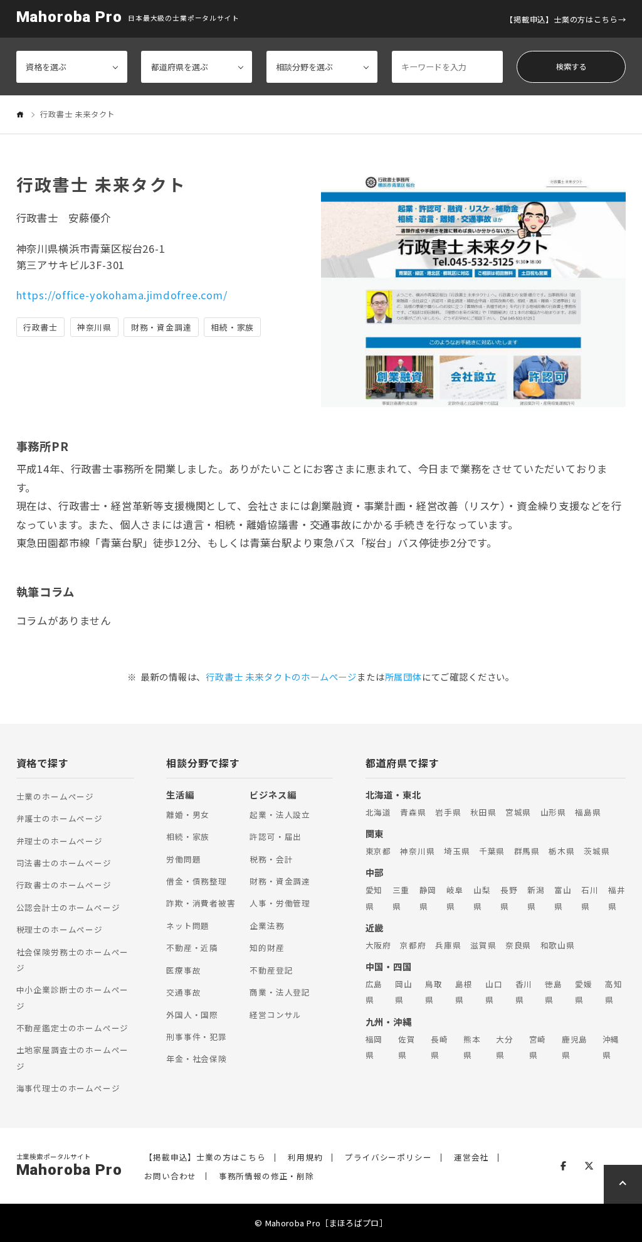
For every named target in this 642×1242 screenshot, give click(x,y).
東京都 (378, 851)
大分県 (504, 1047)
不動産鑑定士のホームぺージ (72, 1028)
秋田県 (483, 812)
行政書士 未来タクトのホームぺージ (281, 676)
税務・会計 (271, 859)
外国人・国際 (192, 1015)
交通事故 (183, 992)
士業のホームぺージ (55, 796)
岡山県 (404, 992)
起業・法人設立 (280, 814)
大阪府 (378, 945)
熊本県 (472, 1047)
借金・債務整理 (196, 881)
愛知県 (374, 897)
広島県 (374, 992)
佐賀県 (407, 1047)
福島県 (588, 812)
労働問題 (183, 859)
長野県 (509, 897)
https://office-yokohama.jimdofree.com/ (122, 294)
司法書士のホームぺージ (64, 863)
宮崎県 (538, 1047)
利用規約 (305, 1158)
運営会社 (471, 1158)
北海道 (378, 812)
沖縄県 (611, 1047)
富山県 (563, 897)
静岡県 (428, 897)
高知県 (614, 992)
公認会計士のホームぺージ (68, 907)
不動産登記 (271, 970)
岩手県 (448, 812)
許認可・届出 (276, 836)
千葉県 (492, 851)
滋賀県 (483, 945)
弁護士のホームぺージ (59, 818)
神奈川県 (417, 851)
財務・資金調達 (280, 881)
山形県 (553, 812)
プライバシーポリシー (388, 1158)
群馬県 (527, 851)
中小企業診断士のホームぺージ (72, 997)
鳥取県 (434, 992)
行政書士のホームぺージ (64, 885)
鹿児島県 (574, 1047)
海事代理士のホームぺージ (68, 1088)
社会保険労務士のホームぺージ (72, 960)
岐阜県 (455, 897)
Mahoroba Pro (69, 17)
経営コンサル (276, 1015)
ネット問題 (187, 926)
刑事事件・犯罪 (196, 1037)
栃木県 (561, 851)
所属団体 (403, 676)
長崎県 (439, 1047)
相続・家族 (187, 836)
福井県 (617, 897)
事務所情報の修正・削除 (266, 1176)
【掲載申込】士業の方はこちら (561, 19)
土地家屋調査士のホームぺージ (72, 1057)
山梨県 (482, 897)
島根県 (464, 992)
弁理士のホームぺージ (59, 841)
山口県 (494, 992)
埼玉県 (457, 851)
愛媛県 (583, 992)
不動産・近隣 (192, 947)
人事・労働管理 (280, 903)
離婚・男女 (187, 814)
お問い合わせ (170, 1176)
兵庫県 (448, 945)
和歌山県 (557, 945)
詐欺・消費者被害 (201, 903)
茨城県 (596, 851)
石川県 (590, 897)
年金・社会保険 (196, 1058)
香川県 (524, 992)
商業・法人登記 (280, 992)
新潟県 (536, 897)
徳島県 (553, 992)
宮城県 (518, 812)
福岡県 (374, 1047)
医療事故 (183, 970)
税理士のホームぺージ (59, 929)
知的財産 (267, 947)
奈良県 (518, 945)
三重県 (401, 897)
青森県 (413, 812)
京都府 (413, 945)
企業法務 (267, 926)
